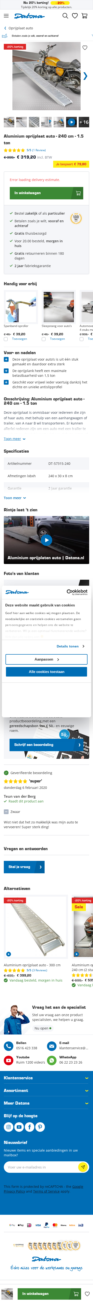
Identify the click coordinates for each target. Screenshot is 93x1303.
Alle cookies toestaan (46, 672)
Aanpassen (44, 659)
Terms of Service (46, 1191)
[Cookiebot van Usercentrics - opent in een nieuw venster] (67, 592)
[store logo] (29, 16)
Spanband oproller (16, 326)
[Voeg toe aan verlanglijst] (85, 47)
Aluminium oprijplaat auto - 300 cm (32, 965)
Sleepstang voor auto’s (57, 326)
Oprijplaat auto (21, 28)
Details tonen (68, 646)
